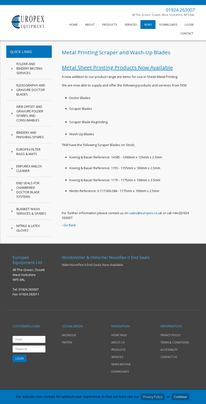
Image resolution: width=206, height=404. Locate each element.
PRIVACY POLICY (170, 335)
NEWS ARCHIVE (121, 364)
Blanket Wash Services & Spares (31, 211)
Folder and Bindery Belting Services (29, 68)
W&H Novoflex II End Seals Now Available (105, 261)
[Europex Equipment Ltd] (27, 27)
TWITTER (67, 342)
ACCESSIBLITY (169, 349)
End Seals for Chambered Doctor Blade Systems (28, 190)
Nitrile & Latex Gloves (28, 228)
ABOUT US (118, 342)
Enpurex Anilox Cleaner (29, 168)
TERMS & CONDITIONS (175, 342)
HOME (73, 24)
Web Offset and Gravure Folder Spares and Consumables (29, 113)
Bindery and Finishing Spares (30, 134)
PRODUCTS (109, 24)
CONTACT (186, 33)
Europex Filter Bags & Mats (28, 151)
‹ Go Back (69, 225)
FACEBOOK (69, 335)
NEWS (148, 24)
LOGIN (189, 24)
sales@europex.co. (143, 213)
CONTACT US (169, 357)
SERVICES (131, 24)
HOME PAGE (119, 335)
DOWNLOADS (168, 24)
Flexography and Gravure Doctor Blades (30, 90)
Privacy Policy (152, 397)
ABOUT (90, 24)
